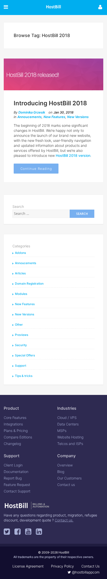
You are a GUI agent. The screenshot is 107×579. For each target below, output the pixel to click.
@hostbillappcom (85, 572)
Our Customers (69, 478)
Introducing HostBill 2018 (50, 103)
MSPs (61, 430)
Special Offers (25, 355)
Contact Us (90, 566)
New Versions (78, 117)
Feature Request (17, 484)
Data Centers (68, 424)
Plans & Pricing (16, 430)
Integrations (13, 424)
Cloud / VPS (67, 417)
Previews (21, 335)
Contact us (66, 484)
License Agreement (28, 566)
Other (19, 324)
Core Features (15, 417)
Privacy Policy (62, 566)
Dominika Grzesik (31, 112)
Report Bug (13, 478)
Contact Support (17, 491)
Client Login (13, 465)
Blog (60, 471)
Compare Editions (18, 437)
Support (20, 365)
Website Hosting (70, 437)
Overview (65, 465)
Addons (20, 253)
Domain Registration (29, 283)
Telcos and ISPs (70, 443)
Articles (20, 273)
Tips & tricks (23, 376)
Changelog (12, 443)
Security (21, 345)
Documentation (16, 471)
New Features (54, 117)
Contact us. (64, 520)
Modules (21, 294)
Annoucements (29, 117)
